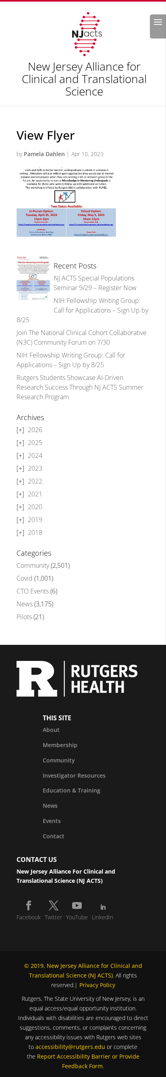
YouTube (77, 917)
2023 (35, 468)
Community (33, 565)
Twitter (53, 917)
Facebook (29, 917)
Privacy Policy (97, 985)
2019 (35, 519)
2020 (35, 506)
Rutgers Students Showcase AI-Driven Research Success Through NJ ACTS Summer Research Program (80, 387)
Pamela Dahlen (44, 154)
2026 (35, 429)
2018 (35, 532)
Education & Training (71, 790)
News (25, 603)
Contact (53, 836)
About (51, 730)
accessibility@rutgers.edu (70, 1047)
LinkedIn (102, 917)
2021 (35, 494)
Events (52, 821)
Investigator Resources (74, 775)
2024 (35, 455)
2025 (35, 442)
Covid (25, 578)
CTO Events (33, 591)
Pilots (24, 616)
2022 (35, 481)
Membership (60, 745)
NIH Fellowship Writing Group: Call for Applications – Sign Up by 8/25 (82, 310)
